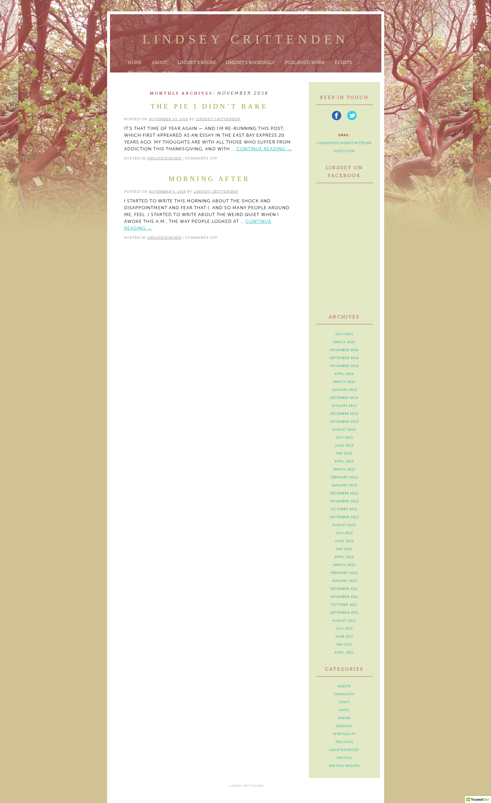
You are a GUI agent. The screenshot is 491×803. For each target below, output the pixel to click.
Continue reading (264, 149)
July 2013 (344, 437)
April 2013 (344, 461)
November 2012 (344, 501)
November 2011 (344, 597)
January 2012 (344, 581)
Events (343, 62)
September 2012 (344, 517)
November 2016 (344, 350)
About (159, 62)
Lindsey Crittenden (245, 39)
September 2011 (344, 613)
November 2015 (344, 366)
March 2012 (344, 565)
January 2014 (344, 406)
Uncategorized (164, 158)
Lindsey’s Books (196, 62)
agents (344, 686)
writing (344, 758)
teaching (344, 742)
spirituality (344, 734)
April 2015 (344, 374)
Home (135, 62)
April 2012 (344, 557)
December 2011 (344, 589)
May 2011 (344, 644)
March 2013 (344, 469)
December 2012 (344, 493)
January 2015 (344, 390)
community (344, 694)
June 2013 (344, 445)
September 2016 (344, 358)
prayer (344, 718)
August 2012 (344, 525)
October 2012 (344, 509)
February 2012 (344, 573)
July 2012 (344, 533)
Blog (168, 73)
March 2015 (344, 382)
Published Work (304, 62)
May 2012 (344, 549)
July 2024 (344, 334)
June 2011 (344, 636)
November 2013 (344, 422)
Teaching (140, 73)
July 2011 (344, 628)
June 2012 (344, 541)
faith (344, 710)
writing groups (344, 766)
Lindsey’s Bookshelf (250, 62)
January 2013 (344, 485)
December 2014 (344, 398)
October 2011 (344, 605)
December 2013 (344, 414)
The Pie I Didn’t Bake (209, 106)
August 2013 (344, 429)
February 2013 (344, 477)
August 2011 (344, 621)
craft (344, 702)
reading (344, 726)
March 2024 (344, 342)
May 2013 (344, 453)
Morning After (209, 178)
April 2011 (344, 652)
